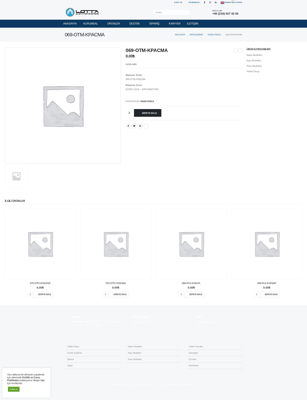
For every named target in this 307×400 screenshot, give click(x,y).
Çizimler (192, 359)
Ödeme (70, 359)
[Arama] (187, 12)
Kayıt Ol (178, 2)
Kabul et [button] (14, 389)
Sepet (70, 365)
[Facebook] (204, 2)
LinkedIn (140, 125)
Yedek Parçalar (196, 346)
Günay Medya (187, 385)
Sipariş (154, 23)
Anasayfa (70, 23)
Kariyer (174, 23)
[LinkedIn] (215, 2)
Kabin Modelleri (254, 55)
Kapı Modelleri (254, 60)
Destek (134, 23)
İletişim (192, 23)
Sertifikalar (194, 365)
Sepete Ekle (149, 113)
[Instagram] (210, 2)
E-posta (146, 125)
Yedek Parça (147, 101)
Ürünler (113, 23)
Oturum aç (194, 2)
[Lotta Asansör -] (82, 12)
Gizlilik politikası (74, 353)
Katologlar (193, 353)
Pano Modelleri (254, 66)
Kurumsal (90, 23)
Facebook (128, 125)
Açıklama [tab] (131, 64)
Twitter (134, 125)
